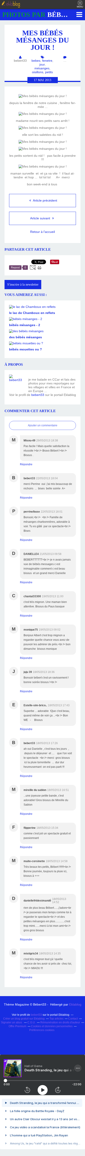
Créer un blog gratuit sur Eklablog (24, 1018)
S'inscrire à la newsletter (23, 284)
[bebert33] (17, 382)
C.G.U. (31, 1022)
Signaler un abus (12, 1022)
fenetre (47, 60)
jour (42, 64)
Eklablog (75, 1004)
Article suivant (40, 218)
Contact (73, 1018)
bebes (36, 60)
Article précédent (44, 200)
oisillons (37, 72)
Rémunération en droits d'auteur (60, 1022)
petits (49, 72)
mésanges (41, 68)
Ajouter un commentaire (42, 425)
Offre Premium (17, 1026)
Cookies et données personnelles (52, 1026)
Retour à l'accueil (42, 232)
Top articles (56, 1018)
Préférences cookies (41, 1030)
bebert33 (37, 395)
